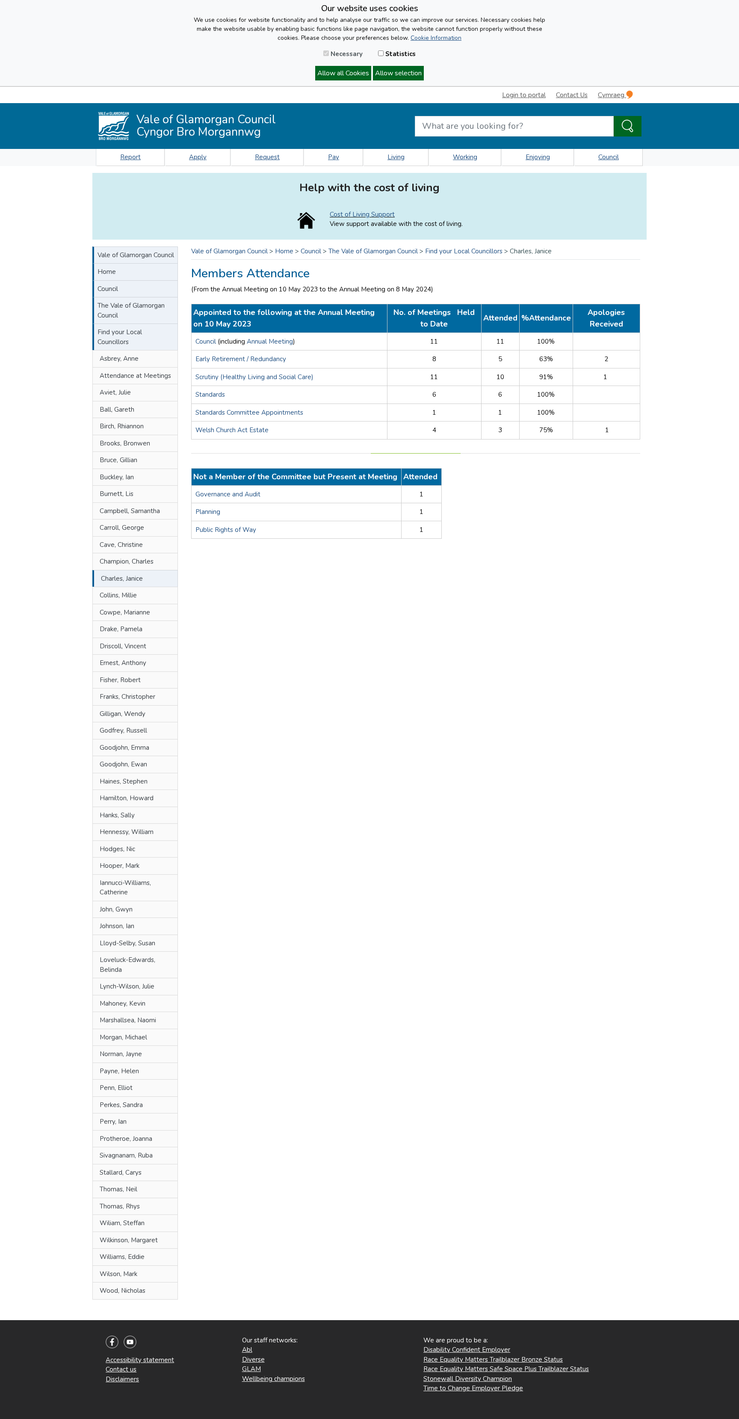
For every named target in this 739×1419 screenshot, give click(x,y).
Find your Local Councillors (120, 337)
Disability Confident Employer (466, 1349)
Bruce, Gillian (118, 460)
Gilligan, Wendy (122, 714)
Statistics (400, 54)
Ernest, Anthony (123, 663)
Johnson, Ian (117, 926)
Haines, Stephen (124, 781)
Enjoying (538, 157)
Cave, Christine (121, 544)
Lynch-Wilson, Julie (127, 986)
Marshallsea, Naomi (128, 1020)
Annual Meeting (270, 341)
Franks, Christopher (127, 696)
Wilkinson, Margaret (129, 1240)
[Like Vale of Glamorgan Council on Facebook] (112, 1341)
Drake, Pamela (121, 629)
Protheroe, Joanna (126, 1138)
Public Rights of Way (225, 529)
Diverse (253, 1359)
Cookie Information (436, 38)
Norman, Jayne (121, 1054)
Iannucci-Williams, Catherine (125, 888)
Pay (333, 157)
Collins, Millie (118, 595)
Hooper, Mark (119, 865)
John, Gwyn (116, 909)
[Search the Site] (627, 126)
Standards (210, 394)
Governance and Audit (227, 494)
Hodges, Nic (117, 849)
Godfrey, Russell (123, 730)
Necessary (346, 54)
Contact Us (572, 95)
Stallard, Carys (121, 1172)
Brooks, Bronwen (125, 443)
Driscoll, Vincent (123, 646)
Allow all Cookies (343, 73)
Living (396, 157)
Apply (198, 157)
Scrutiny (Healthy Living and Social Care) (254, 377)
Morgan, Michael (123, 1037)
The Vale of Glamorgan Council (131, 310)
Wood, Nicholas (122, 1290)
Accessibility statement (140, 1360)
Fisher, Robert (120, 680)
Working (465, 157)
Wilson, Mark (118, 1274)
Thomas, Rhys (120, 1206)
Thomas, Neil (118, 1189)
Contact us (121, 1369)
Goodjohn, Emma (124, 747)
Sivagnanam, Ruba (126, 1155)
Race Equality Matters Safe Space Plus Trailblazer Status (506, 1369)
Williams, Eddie (122, 1257)
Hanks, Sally (117, 815)
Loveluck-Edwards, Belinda (127, 965)
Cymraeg (612, 95)
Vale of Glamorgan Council (136, 255)
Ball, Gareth (117, 409)
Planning (207, 512)
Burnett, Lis (116, 494)
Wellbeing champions (273, 1378)
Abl (247, 1349)
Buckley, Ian (117, 477)
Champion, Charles (127, 561)
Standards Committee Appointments (249, 412)
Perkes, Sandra (121, 1105)
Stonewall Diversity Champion (467, 1378)
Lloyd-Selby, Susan (127, 943)
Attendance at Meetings (135, 375)
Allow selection (398, 73)
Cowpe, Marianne (125, 612)
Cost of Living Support (362, 214)
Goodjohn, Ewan (123, 764)
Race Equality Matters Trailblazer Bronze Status (493, 1359)
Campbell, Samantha (130, 511)
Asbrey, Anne (119, 358)
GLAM (251, 1369)
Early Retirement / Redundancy (240, 359)
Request (267, 157)
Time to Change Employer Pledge (473, 1388)
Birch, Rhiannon (122, 426)
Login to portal (524, 95)
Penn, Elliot (116, 1088)
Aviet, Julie (115, 392)
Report (130, 157)
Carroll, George (122, 527)
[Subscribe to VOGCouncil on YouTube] (130, 1341)
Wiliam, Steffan (122, 1223)
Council (608, 157)
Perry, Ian (113, 1121)
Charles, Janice (122, 578)
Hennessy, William (127, 832)
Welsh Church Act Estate (232, 430)
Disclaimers (122, 1379)
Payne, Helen (119, 1071)
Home (107, 271)
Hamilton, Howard (127, 798)
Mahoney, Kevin (122, 1003)
